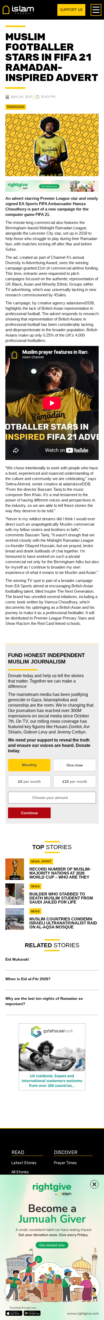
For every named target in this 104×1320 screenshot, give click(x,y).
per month (29, 781)
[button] (94, 1184)
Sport (46, 861)
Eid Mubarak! (17, 959)
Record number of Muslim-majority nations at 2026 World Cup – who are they (60, 873)
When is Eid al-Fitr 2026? (28, 979)
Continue (29, 813)
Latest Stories (24, 1163)
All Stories (20, 1172)
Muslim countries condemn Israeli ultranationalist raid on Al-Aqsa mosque (63, 923)
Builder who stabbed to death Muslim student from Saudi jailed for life (61, 898)
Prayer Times (65, 1163)
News (35, 861)
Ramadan (15, 107)
